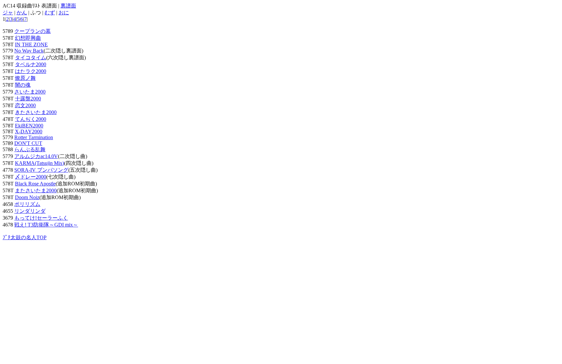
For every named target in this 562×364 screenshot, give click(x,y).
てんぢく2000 (30, 119)
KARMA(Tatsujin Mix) (39, 163)
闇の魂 (23, 85)
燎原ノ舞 (25, 78)
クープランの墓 (32, 31)
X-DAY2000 (28, 131)
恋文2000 (25, 105)
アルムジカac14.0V (36, 156)
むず (50, 12)
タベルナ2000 (30, 64)
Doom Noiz (27, 197)
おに (64, 12)
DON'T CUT (28, 143)
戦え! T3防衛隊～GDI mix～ (46, 224)
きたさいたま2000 (36, 112)
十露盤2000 (28, 98)
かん (22, 12)
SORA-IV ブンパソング (41, 170)
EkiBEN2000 (29, 125)
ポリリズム (27, 204)
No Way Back (29, 50)
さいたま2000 (30, 92)
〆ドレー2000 (30, 177)
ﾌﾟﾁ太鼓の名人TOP (25, 237)
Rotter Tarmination (33, 137)
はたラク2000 (30, 71)
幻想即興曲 (28, 38)
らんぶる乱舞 (30, 149)
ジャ (8, 12)
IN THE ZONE (31, 44)
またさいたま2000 (36, 190)
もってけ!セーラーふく (41, 218)
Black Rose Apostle (35, 183)
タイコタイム (30, 57)
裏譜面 (68, 5)
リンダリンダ (30, 211)
